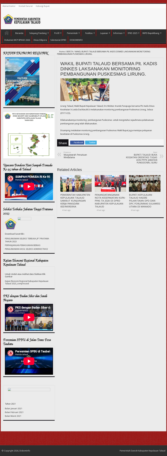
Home (62, 51)
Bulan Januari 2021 (13, 408)
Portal (6, 32)
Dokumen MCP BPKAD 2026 (17, 40)
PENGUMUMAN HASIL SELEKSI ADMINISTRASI (26, 249)
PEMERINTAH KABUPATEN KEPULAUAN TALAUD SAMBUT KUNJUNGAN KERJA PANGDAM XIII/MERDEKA (75, 200)
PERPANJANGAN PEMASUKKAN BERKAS (22, 245)
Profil (56, 33)
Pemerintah (72, 33)
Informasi (117, 33)
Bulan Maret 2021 (13, 416)
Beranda (19, 33)
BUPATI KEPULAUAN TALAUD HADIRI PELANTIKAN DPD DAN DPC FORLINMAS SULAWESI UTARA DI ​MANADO (144, 200)
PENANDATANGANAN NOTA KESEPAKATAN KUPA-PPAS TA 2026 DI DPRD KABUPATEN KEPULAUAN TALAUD (110, 200)
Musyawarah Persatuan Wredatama (75, 155)
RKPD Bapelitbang (151, 33)
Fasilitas (89, 33)
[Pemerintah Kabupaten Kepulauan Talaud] (22, 18)
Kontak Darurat (26, 6)
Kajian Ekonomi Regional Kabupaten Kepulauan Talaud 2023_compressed (26, 282)
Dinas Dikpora (40, 40)
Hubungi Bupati (43, 6)
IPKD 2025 (132, 33)
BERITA (70, 51)
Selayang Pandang (38, 33)
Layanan (104, 33)
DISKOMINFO (76, 40)
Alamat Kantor (8, 6)
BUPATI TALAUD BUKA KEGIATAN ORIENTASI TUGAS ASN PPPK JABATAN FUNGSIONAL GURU (141, 157)
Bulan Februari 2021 (14, 412)
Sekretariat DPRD (58, 40)
